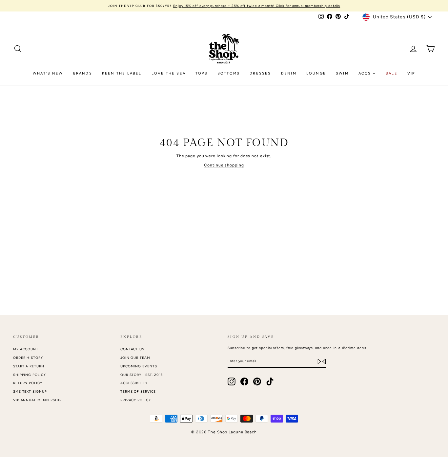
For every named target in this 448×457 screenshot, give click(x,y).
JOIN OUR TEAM (135, 358)
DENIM (288, 73)
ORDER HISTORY (28, 358)
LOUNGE (316, 73)
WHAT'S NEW (48, 73)
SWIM (342, 73)
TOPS (201, 73)
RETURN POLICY (27, 383)
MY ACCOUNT (25, 349)
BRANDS (82, 73)
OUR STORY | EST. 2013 (141, 375)
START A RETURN (28, 366)
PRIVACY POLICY (135, 400)
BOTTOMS (228, 73)
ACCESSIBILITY (134, 383)
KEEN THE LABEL (122, 73)
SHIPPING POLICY (29, 375)
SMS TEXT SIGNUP (30, 391)
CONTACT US (132, 349)
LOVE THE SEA (169, 73)
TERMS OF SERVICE (138, 391)
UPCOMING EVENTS (138, 366)
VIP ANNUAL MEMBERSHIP (37, 400)
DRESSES (260, 73)
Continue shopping (224, 165)
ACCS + (367, 73)
